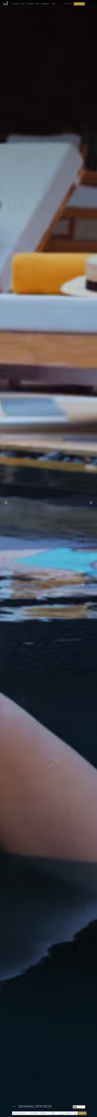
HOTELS (23, 3)
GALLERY (80, 1106)
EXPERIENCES (30, 3)
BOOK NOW (82, 1113)
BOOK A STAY (79, 3)
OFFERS (37, 3)
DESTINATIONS (15, 3)
